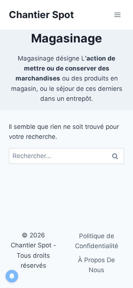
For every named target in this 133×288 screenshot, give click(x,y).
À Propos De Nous (96, 265)
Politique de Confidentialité (96, 241)
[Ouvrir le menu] (117, 14)
